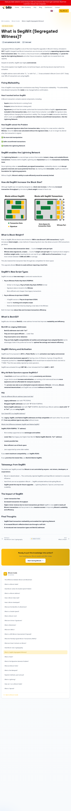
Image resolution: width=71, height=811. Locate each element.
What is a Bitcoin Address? (12, 593)
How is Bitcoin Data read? (12, 598)
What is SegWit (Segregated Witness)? (16, 652)
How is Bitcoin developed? (12, 602)
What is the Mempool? (11, 670)
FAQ (35, 7)
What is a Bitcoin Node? (11, 584)
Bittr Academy (26, 7)
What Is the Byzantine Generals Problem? (17, 661)
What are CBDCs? (10, 629)
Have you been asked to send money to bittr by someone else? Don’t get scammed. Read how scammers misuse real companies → (35, 3)
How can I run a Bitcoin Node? (13, 684)
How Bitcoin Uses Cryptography (14, 648)
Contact (57, 7)
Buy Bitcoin (64, 11)
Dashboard (48, 7)
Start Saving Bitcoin (34, 561)
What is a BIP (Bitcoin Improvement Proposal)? (18, 634)
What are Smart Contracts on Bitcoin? (15, 643)
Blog (40, 7)
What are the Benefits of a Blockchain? (16, 607)
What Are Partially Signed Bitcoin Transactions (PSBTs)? (20, 638)
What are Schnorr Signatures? (13, 620)
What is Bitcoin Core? (11, 616)
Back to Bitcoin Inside (12, 695)
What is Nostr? (9, 657)
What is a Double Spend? (12, 611)
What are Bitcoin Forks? (11, 666)
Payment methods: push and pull (14, 675)
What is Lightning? (10, 679)
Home (17, 7)
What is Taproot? (9, 688)
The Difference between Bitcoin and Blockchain (18, 580)
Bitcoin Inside (8, 26)
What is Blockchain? (10, 625)
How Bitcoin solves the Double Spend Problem (18, 589)
